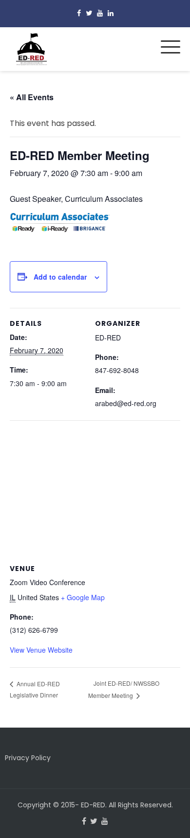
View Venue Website (41, 650)
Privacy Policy (28, 758)
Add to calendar (60, 277)
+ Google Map (83, 597)
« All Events (32, 97)
